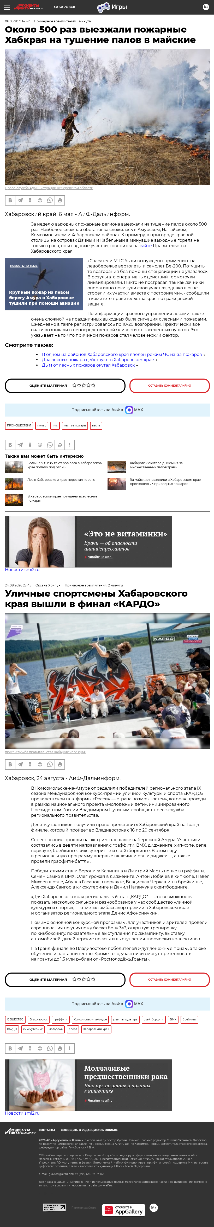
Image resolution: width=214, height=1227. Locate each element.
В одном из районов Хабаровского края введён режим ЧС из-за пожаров (122, 354)
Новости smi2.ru (22, 569)
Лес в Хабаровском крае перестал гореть (61, 480)
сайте (146, 245)
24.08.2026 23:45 (18, 585)
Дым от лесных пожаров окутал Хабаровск (88, 365)
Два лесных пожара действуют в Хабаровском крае (98, 359)
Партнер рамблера (84, 1207)
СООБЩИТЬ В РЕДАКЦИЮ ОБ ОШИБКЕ (89, 1130)
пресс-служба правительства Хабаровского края (45, 752)
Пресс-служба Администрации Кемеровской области (49, 188)
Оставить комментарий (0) (169, 385)
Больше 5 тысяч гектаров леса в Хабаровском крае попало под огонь (64, 465)
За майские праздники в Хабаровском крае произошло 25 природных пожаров (165, 482)
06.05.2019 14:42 (17, 21)
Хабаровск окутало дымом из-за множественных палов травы (156, 465)
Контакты (47, 1130)
